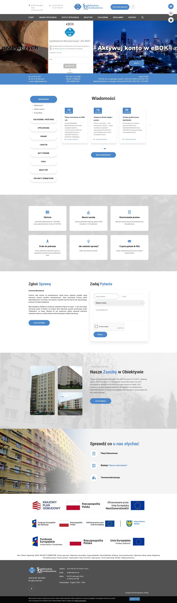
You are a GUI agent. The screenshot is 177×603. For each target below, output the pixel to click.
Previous (98, 121)
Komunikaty (38, 113)
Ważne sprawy (39, 109)
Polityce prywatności (80, 600)
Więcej (88, 63)
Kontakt (132, 17)
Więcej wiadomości (103, 155)
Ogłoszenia (103, 17)
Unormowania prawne (129, 217)
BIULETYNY (43, 170)
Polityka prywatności (127, 558)
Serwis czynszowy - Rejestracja (67, 555)
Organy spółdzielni (47, 17)
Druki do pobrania (47, 246)
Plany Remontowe (109, 453)
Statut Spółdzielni (70, 17)
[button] (13, 47)
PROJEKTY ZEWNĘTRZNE (43, 178)
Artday (146, 593)
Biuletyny (88, 17)
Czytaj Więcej (100, 401)
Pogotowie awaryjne (120, 7)
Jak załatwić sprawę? (88, 246)
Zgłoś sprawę (39, 323)
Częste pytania (73, 558)
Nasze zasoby (88, 217)
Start (31, 17)
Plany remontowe (85, 558)
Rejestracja (30, 555)
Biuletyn (114, 465)
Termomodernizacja (110, 477)
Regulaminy (118, 17)
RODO (37, 555)
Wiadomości (38, 105)
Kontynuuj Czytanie (74, 139)
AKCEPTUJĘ (135, 599)
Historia (47, 217)
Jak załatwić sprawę (49, 558)
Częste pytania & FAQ (129, 246)
